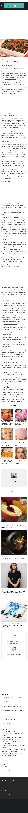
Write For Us (4, 762)
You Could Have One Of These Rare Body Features (20, 462)
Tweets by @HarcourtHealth (7, 780)
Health (10, 589)
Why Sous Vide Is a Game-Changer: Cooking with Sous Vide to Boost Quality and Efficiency (13, 559)
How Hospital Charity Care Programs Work (11, 697)
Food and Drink (4, 59)
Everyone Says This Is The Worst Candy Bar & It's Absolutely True (7, 462)
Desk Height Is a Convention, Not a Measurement (13, 704)
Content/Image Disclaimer (7, 770)
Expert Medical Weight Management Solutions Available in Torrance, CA (12, 626)
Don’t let (3, 202)
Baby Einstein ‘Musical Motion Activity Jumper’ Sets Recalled (14, 642)
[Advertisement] (14, 24)
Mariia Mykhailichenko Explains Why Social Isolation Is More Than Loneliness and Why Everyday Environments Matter (14, 733)
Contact (3, 764)
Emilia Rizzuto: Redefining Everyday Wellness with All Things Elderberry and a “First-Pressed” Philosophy (13, 593)
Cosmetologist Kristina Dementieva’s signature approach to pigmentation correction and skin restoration (12, 727)
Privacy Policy (4, 766)
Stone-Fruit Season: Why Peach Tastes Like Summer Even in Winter (11, 526)
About (2, 768)
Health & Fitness (15, 623)
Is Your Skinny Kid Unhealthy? (14, 653)
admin (14, 481)
